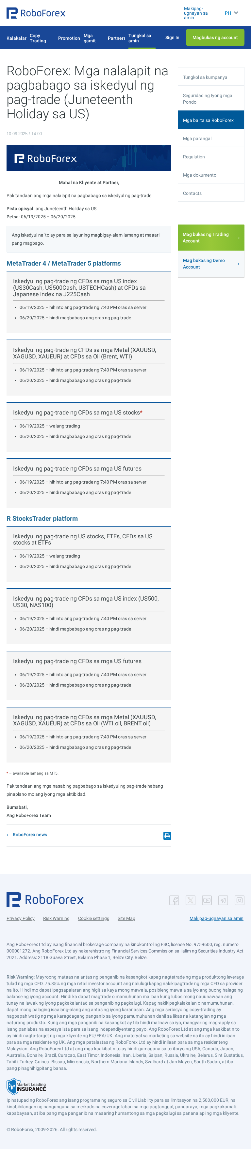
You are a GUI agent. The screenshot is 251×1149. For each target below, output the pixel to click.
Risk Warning (56, 918)
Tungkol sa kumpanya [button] (205, 77)
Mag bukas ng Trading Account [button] (206, 237)
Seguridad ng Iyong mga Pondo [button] (207, 99)
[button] (36, 13)
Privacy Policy (21, 918)
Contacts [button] (192, 193)
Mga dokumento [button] (199, 175)
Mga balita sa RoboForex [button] (208, 120)
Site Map (126, 918)
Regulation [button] (194, 156)
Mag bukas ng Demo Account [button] (204, 263)
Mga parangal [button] (197, 138)
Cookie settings (93, 918)
